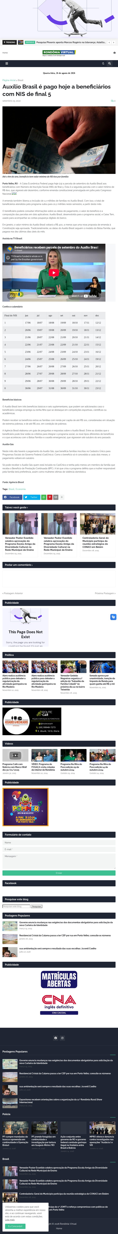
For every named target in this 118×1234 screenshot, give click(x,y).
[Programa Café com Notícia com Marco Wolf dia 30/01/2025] (15, 755)
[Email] (55, 497)
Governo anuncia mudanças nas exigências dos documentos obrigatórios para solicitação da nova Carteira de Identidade (66, 923)
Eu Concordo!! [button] (15, 1226)
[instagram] (62, 1038)
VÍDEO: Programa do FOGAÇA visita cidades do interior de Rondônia (43, 767)
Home (5, 53)
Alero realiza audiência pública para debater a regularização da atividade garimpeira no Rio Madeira (14, 681)
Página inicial (9, 80)
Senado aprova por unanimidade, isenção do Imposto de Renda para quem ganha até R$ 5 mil (102, 679)
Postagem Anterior (13, 593)
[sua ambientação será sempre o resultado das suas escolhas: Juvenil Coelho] (10, 952)
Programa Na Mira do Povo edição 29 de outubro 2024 (71, 767)
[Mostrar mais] (61, 497)
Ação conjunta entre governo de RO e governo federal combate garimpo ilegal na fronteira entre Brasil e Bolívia (73, 1142)
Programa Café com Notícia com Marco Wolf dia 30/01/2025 (14, 767)
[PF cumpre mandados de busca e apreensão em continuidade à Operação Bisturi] (15, 1127)
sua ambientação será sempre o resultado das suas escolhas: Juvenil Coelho (57, 948)
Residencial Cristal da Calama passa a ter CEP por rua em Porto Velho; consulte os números (65, 935)
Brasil (20, 80)
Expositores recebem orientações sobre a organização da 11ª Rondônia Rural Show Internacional (60, 1101)
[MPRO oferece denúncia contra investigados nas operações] (103, 1127)
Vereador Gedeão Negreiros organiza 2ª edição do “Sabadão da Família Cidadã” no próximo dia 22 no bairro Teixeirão (73, 682)
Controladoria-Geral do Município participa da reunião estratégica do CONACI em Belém (96, 542)
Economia (21, 489)
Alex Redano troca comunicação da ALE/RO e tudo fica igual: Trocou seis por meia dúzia (71, 42)
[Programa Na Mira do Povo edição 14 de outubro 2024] (103, 755)
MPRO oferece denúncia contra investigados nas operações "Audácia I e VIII (102, 1140)
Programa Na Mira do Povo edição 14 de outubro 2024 (100, 767)
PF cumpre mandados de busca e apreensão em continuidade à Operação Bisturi (15, 1140)
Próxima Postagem (104, 593)
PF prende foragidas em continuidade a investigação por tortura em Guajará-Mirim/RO (43, 1140)
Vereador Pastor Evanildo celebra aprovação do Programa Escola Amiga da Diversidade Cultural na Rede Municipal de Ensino (20, 544)
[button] (109, 42)
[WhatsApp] (43, 497)
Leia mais (10, 1219)
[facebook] (115, 52)
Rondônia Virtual (68, 1224)
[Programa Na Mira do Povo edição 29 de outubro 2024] (74, 755)
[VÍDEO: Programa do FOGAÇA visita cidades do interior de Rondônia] (44, 755)
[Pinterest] (49, 497)
